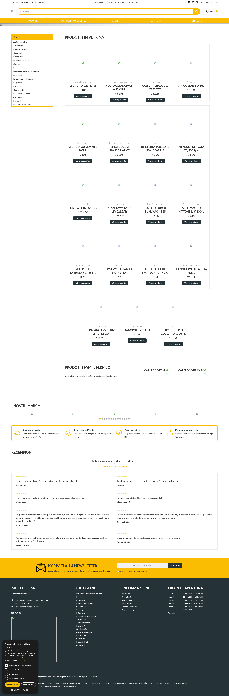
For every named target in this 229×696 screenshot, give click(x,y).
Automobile (18, 45)
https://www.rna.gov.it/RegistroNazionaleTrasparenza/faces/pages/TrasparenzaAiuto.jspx (45, 686)
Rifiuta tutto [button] (28, 685)
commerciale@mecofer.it (24, 2)
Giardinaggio (18, 64)
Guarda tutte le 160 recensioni (114, 466)
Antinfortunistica (20, 42)
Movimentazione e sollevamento (26, 71)
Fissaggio (17, 86)
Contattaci (126, 597)
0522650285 (42, 2)
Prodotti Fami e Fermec (23, 105)
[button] (20, 689)
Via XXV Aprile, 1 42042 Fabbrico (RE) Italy (31, 600)
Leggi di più (22, 660)
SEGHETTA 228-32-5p (83, 85)
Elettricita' (17, 68)
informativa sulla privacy (140, 571)
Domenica (171, 613)
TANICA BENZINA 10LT (191, 85)
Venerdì (171, 607)
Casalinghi (17, 97)
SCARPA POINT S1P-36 (83, 208)
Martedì (171, 597)
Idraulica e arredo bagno (23, 79)
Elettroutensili (19, 57)
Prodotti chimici (20, 49)
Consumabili (18, 90)
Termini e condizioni (130, 606)
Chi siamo (126, 594)
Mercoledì (171, 600)
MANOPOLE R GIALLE (137, 330)
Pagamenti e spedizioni (131, 610)
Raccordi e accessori (21, 93)
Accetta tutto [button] (12, 685)
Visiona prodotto (83, 96)
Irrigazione (17, 82)
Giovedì (171, 603)
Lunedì (170, 594)
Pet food (17, 101)
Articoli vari (18, 75)
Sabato (170, 610)
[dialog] (20, 667)
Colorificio (17, 53)
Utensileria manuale (21, 60)
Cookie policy (127, 603)
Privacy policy (127, 600)
